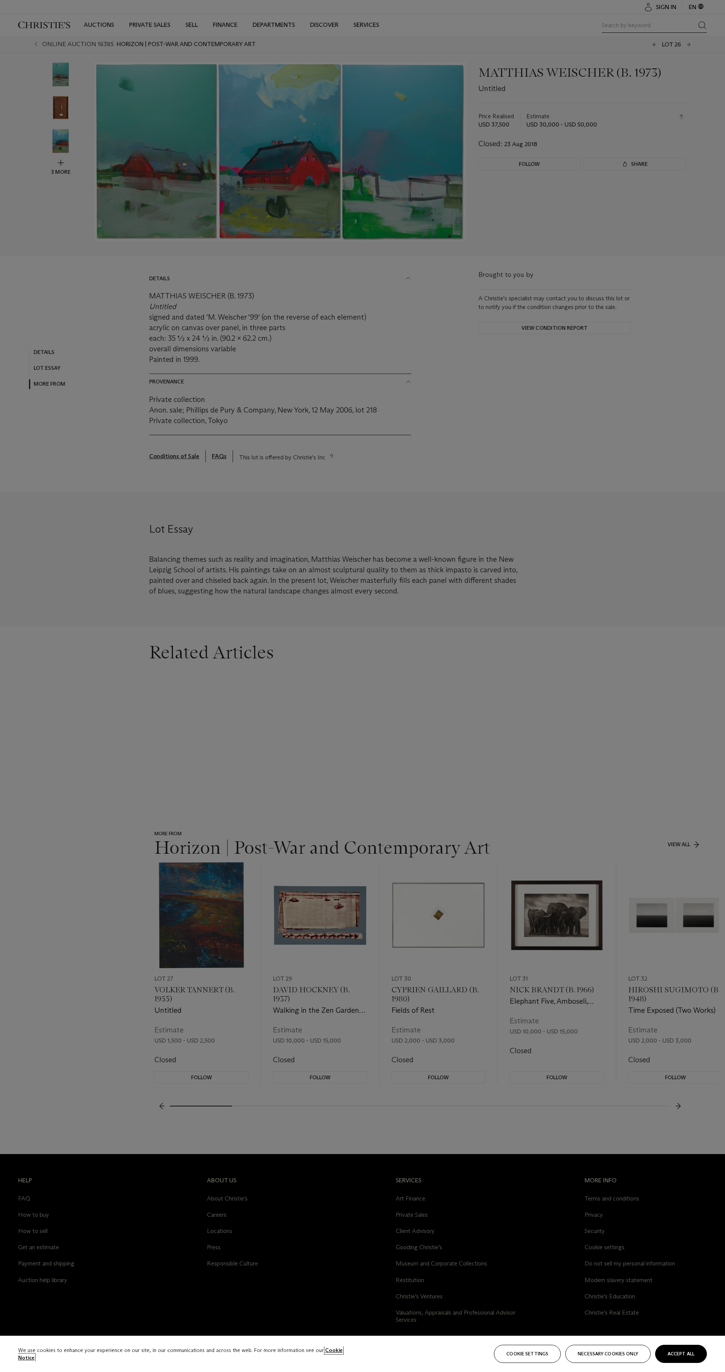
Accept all (681, 1354)
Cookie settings (527, 1354)
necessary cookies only (608, 1354)
